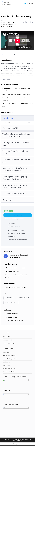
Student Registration (9, 355)
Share (32, 22)
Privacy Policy (7, 337)
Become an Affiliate (9, 372)
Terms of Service (8, 340)
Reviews (16, 55)
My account (6, 365)
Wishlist (24, 22)
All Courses (6, 352)
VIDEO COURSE (11, 303)
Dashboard (6, 362)
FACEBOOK (9, 298)
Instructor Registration (10, 359)
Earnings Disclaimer (9, 343)
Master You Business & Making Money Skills (9, 23)
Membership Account (9, 368)
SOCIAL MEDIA (24, 298)
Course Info (6, 55)
